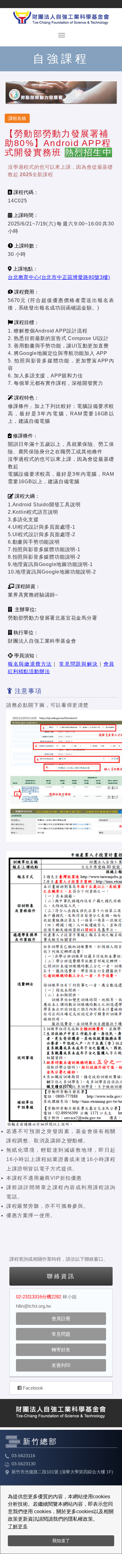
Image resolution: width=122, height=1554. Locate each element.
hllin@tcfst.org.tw (33, 1306)
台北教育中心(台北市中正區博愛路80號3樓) (59, 277)
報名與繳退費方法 (30, 664)
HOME (61, 16)
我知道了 (61, 1540)
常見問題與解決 (78, 664)
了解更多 (18, 1526)
